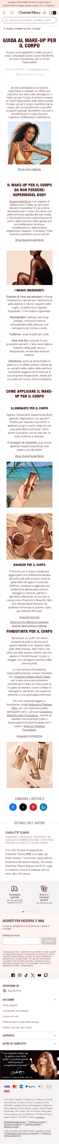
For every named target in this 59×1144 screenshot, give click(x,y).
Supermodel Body (20, 201)
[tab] (22, 911)
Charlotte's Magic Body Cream (32, 676)
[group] (16, 895)
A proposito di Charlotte (15, 1010)
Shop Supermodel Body (29, 239)
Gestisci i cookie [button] (11, 1127)
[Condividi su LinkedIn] (43, 807)
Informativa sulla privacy (15, 1122)
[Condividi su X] (23, 807)
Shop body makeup (29, 169)
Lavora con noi (11, 1016)
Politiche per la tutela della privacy (21, 1021)
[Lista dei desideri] (12, 13)
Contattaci (40, 1117)
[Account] (44, 12)
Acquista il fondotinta (29, 735)
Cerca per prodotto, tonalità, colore (30, 20)
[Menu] (4, 13)
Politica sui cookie (37, 1122)
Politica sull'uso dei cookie (17, 1027)
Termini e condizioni (13, 1124)
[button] (6, 20)
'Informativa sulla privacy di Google (22, 1133)
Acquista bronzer (29, 617)
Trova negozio (10, 1005)
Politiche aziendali (33, 1124)
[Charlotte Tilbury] (30, 13)
